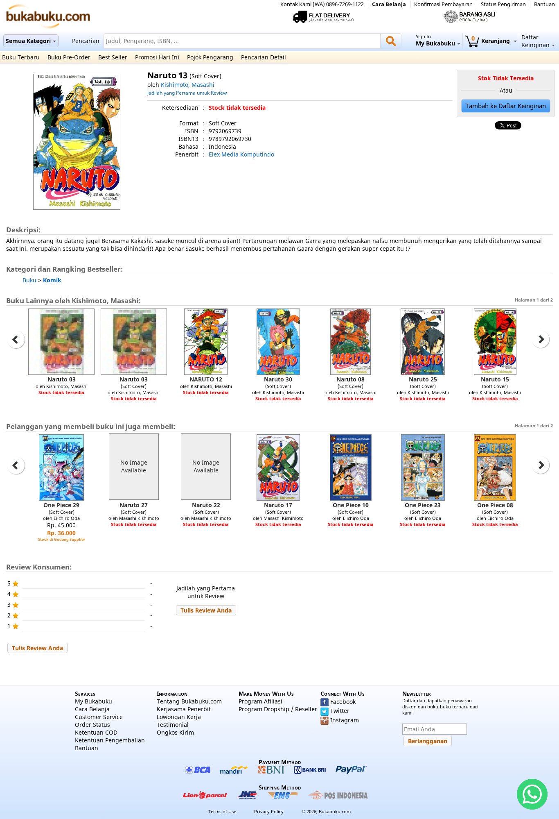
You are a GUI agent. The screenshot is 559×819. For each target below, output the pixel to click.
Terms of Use (222, 811)
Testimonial (173, 724)
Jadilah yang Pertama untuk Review (187, 92)
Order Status (92, 724)
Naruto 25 (423, 379)
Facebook (343, 702)
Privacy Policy (269, 811)
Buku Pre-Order (68, 57)
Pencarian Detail (263, 57)
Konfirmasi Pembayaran (443, 4)
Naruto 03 (61, 379)
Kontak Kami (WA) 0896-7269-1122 (322, 4)
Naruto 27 (133, 505)
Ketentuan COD (96, 732)
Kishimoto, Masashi (187, 84)
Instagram (344, 720)
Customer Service (99, 717)
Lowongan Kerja (179, 717)
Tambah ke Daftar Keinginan (506, 106)
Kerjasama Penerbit (184, 709)
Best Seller (112, 57)
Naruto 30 (278, 379)
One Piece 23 (423, 505)
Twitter (339, 711)
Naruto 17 (278, 505)
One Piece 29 (61, 505)
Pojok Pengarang (210, 57)
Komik (52, 280)
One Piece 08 (495, 505)
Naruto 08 (350, 379)
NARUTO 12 (205, 379)
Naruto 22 (206, 505)
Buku (29, 280)
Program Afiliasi (260, 701)
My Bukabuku (93, 701)
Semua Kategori (28, 41)
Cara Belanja (389, 4)
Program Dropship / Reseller (278, 709)
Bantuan (544, 4)
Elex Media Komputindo (241, 154)
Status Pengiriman (503, 4)
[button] (206, 610)
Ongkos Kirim (175, 732)
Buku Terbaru (21, 57)
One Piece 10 (351, 505)
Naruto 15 (495, 379)
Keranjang (491, 41)
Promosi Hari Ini (157, 57)
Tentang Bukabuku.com (189, 701)
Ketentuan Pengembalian (110, 740)
